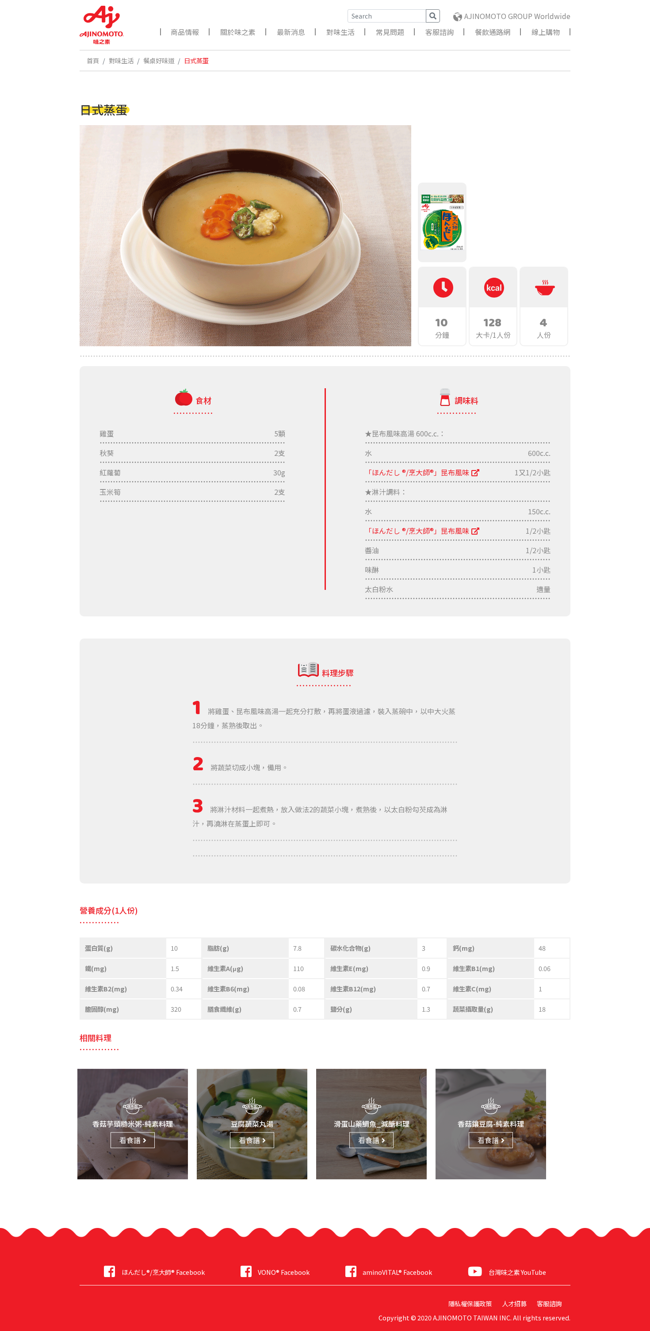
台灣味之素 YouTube (517, 1272)
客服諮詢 (439, 32)
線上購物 (545, 32)
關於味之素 (238, 32)
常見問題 (390, 32)
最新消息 (291, 32)
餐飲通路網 (492, 32)
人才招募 (514, 1303)
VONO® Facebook (284, 1272)
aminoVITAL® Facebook (397, 1272)
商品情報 (185, 32)
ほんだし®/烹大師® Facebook (163, 1272)
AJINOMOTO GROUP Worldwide (517, 16)
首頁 (93, 60)
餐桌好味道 (158, 60)
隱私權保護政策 (470, 1303)
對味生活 (340, 32)
